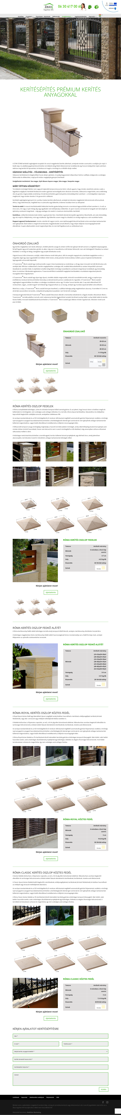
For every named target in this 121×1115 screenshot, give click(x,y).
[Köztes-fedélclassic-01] (26, 925)
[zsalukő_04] (92, 325)
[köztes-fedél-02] (59, 765)
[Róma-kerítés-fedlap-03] (92, 461)
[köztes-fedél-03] (92, 765)
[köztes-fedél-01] (26, 765)
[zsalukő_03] (59, 325)
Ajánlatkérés (51, 371)
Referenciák (56, 16)
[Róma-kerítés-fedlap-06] (92, 486)
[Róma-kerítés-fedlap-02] (59, 461)
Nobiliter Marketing (34, 1112)
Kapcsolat (92, 16)
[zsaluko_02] (26, 325)
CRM (57, 1097)
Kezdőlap (21, 16)
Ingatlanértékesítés (81, 16)
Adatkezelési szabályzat (37, 1097)
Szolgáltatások (66, 16)
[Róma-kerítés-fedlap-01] (26, 461)
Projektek (29, 16)
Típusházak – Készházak (43, 16)
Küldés (103, 1089)
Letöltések (16, 1097)
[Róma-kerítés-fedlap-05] (59, 486)
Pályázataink (50, 1097)
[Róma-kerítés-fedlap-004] (26, 486)
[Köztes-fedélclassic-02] (59, 925)
